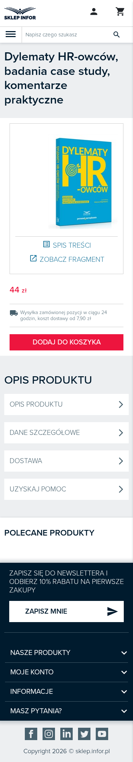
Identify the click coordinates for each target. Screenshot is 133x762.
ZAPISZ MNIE (71, 612)
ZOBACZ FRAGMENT (66, 259)
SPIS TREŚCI (66, 245)
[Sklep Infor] (20, 12)
